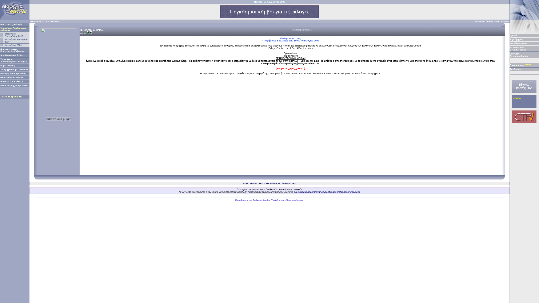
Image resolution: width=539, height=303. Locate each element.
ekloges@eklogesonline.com (344, 192)
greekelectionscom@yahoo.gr (310, 192)
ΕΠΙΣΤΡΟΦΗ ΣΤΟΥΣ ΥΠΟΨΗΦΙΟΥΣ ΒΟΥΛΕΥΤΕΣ (269, 183)
